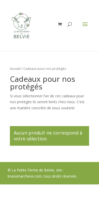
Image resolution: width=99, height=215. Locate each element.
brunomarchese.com (25, 176)
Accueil (15, 68)
